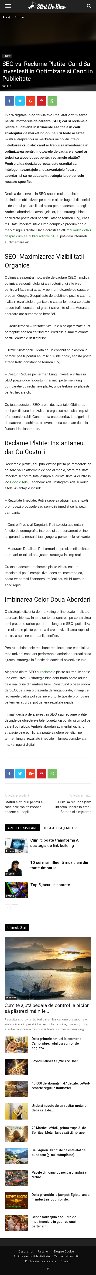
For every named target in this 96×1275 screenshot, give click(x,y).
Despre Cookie (64, 1251)
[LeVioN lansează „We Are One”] (16, 1067)
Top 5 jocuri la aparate (50, 884)
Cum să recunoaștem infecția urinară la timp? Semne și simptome (73, 807)
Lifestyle (11, 997)
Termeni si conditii (66, 1256)
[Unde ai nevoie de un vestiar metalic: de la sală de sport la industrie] (16, 1111)
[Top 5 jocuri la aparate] (16, 890)
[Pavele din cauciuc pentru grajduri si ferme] (16, 1178)
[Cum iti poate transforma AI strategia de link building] (16, 846)
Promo (19, 17)
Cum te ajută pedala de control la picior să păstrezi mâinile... (47, 1008)
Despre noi (25, 1251)
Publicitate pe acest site (40, 1261)
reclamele (47, 672)
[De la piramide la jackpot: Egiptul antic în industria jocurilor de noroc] (16, 1200)
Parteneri (44, 1251)
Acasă (6, 17)
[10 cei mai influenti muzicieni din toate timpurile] (16, 868)
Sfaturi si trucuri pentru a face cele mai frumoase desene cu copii (24, 807)
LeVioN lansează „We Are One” (55, 1061)
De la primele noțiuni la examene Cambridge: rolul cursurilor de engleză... (56, 1043)
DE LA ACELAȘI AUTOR (60, 828)
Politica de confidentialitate (32, 1256)
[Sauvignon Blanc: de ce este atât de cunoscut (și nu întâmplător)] (16, 1156)
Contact (66, 1261)
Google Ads (19, 482)
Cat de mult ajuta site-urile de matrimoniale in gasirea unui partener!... (54, 1221)
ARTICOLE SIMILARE (22, 828)
